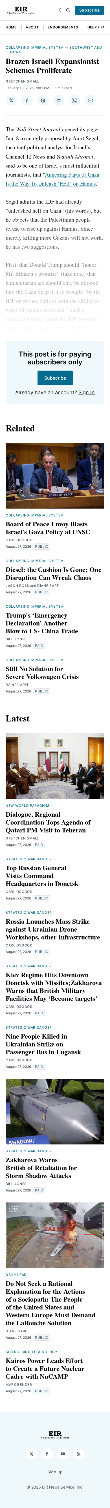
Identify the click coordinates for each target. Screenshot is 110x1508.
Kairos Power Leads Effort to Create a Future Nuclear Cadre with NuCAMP (45, 1368)
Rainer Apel (17, 685)
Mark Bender (19, 1384)
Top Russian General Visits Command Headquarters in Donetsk (42, 875)
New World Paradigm (27, 805)
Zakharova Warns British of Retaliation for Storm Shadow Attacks (41, 1167)
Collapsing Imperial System (35, 47)
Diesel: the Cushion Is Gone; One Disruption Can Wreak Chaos (54, 573)
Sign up (55, 1471)
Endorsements (63, 27)
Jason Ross (17, 585)
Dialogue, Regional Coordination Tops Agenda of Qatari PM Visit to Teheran (48, 822)
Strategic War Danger (29, 859)
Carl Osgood (19, 540)
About (32, 27)
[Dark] (61, 10)
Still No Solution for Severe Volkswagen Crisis (42, 672)
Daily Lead (16, 1275)
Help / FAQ (97, 27)
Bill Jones (16, 639)
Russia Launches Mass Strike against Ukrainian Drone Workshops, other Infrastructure (53, 929)
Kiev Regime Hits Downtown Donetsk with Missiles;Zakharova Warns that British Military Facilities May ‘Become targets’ (54, 986)
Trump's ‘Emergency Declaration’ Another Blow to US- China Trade (42, 623)
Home (11, 27)
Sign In (86, 392)
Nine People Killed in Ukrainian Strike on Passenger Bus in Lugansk (43, 1044)
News (15, 52)
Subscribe (89, 10)
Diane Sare (48, 585)
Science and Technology (31, 1352)
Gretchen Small (22, 81)
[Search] (68, 10)
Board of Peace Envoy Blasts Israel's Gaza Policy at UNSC (48, 527)
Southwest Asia (86, 47)
